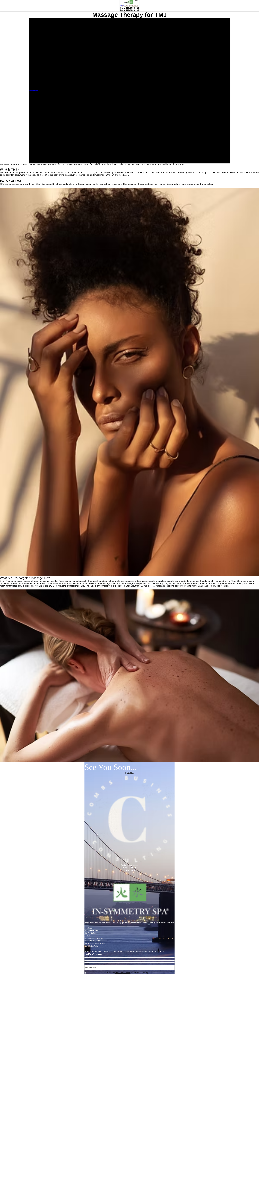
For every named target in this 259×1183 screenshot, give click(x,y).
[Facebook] (129, 973)
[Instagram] (129, 975)
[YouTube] (129, 977)
